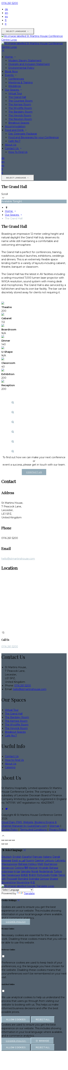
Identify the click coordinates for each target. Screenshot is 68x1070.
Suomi (30, 860)
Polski (54, 875)
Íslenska (26, 871)
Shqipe (54, 878)
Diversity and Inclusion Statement (29, 64)
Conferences (16, 78)
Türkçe (58, 871)
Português (43, 875)
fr (6, 20)
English (17, 856)
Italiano (47, 856)
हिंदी (26, 867)
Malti (40, 864)
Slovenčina (22, 882)
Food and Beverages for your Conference (33, 137)
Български (50, 864)
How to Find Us (14, 760)
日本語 (24, 875)
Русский (11, 878)
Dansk (56, 856)
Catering (10, 767)
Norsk (34, 871)
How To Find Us (17, 152)
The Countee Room (20, 100)
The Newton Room (20, 119)
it (5, 23)
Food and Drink (14, 130)
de (6, 9)
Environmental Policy (21, 67)
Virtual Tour (15, 93)
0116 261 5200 (9, 3)
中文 (32, 882)
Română (23, 878)
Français (37, 856)
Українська (13, 875)
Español (27, 856)
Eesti (15, 860)
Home (9, 56)
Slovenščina (8, 882)
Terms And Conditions (33, 829)
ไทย (3, 875)
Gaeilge (39, 860)
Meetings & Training (20, 82)
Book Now (11, 71)
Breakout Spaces (18, 122)
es (6, 16)
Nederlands (46, 871)
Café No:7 (14, 141)
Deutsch (6, 856)
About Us (10, 144)
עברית (17, 871)
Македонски (9, 864)
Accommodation (15, 126)
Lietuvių (49, 860)
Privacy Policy (57, 829)
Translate (29, 893)
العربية (22, 860)
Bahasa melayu (27, 864)
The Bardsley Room (20, 111)
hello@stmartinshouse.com (18, 558)
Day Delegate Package (22, 133)
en (6, 12)
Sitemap (54, 825)
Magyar (33, 867)
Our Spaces (12, 89)
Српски (44, 878)
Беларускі (7, 867)
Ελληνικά (6, 860)
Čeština (19, 867)
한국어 (32, 875)
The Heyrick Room (19, 115)
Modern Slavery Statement (24, 60)
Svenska (34, 878)
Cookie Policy (9, 829)
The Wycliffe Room (20, 108)
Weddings (14, 86)
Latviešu (60, 860)
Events (9, 75)
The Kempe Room (19, 104)
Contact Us (12, 148)
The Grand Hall (17, 97)
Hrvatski (43, 867)
